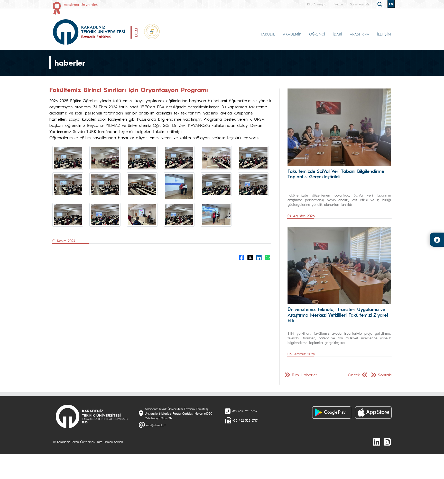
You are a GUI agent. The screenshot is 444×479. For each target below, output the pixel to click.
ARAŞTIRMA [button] (359, 34)
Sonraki (385, 374)
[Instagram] (387, 441)
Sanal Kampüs (359, 4)
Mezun (338, 4)
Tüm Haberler (304, 374)
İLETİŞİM (384, 34)
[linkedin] (376, 441)
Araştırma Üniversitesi (81, 4)
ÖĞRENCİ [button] (317, 34)
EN (391, 4)
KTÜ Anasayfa (316, 4)
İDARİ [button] (337, 34)
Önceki (354, 374)
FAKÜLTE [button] (268, 34)
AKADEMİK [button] (292, 34)
